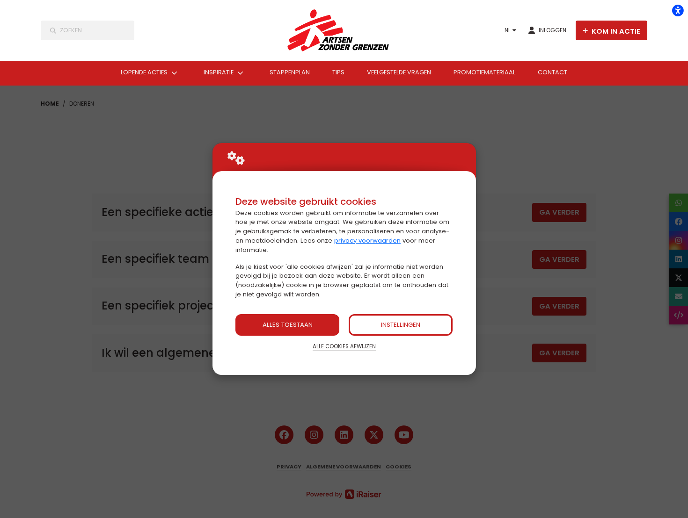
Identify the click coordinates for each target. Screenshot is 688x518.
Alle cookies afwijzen (344, 346)
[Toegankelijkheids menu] (677, 10)
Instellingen (400, 324)
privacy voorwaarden (367, 240)
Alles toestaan (288, 324)
